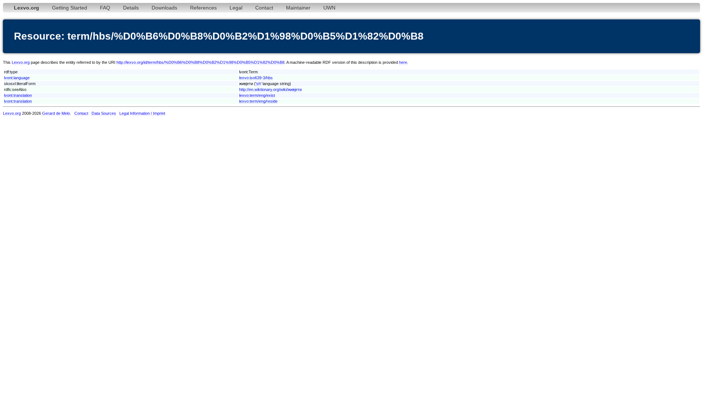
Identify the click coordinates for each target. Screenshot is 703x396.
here (403, 62)
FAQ (105, 8)
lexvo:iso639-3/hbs (256, 78)
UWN (329, 8)
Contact (264, 8)
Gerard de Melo (56, 113)
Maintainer (298, 8)
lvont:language (17, 78)
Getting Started (69, 8)
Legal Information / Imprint (142, 113)
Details (131, 8)
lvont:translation (18, 95)
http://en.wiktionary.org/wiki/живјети (270, 89)
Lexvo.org (21, 62)
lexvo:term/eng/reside (258, 101)
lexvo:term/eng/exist (257, 95)
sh (258, 83)
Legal (236, 8)
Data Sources (104, 113)
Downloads (164, 8)
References (203, 8)
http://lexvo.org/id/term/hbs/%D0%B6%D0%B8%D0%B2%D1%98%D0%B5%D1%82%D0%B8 (200, 62)
